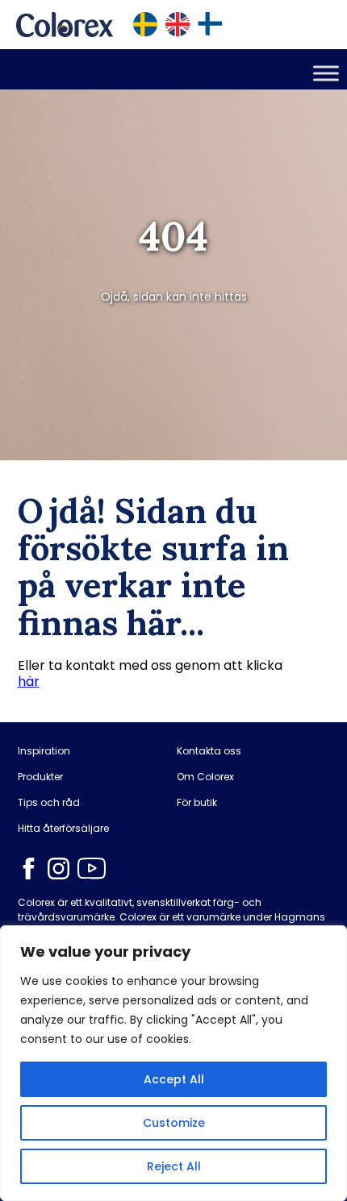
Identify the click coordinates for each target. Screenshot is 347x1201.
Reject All (174, 1166)
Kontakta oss (209, 751)
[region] (173, 1063)
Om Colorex (205, 777)
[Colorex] (64, 24)
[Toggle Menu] (326, 73)
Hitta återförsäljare (63, 828)
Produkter (40, 777)
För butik (197, 803)
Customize (174, 1123)
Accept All (174, 1079)
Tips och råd (49, 803)
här (29, 681)
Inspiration (44, 751)
